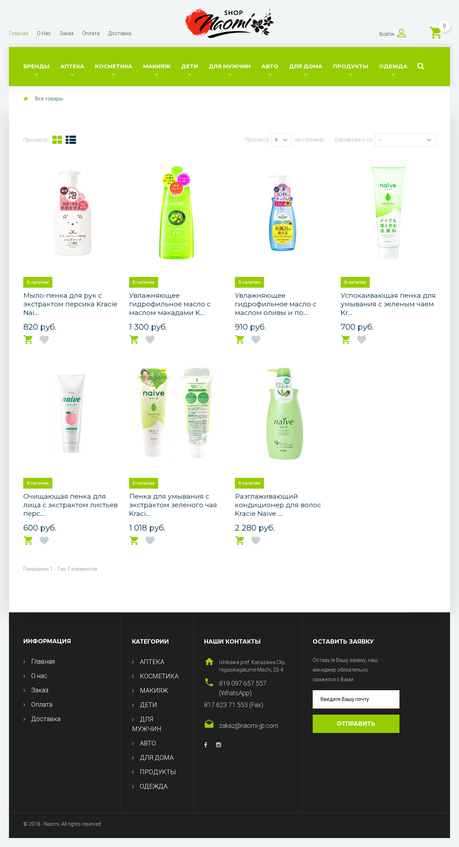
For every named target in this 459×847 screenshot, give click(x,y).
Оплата (91, 33)
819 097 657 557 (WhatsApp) (242, 688)
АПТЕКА (72, 66)
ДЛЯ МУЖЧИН (230, 66)
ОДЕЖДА (393, 66)
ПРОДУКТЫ (350, 66)
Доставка (119, 33)
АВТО (269, 66)
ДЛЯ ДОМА (305, 66)
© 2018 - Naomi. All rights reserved (62, 824)
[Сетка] (57, 140)
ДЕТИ (189, 66)
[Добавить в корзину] (28, 339)
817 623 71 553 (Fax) (233, 705)
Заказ (67, 33)
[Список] (71, 140)
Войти (386, 34)
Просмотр (257, 139)
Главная (18, 33)
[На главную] (25, 99)
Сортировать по (353, 139)
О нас (44, 33)
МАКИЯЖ (156, 66)
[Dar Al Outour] (205, 745)
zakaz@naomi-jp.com (248, 725)
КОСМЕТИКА (113, 66)
